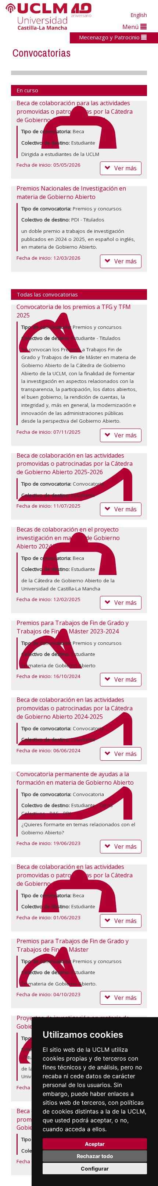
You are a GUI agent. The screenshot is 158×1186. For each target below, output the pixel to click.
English (138, 14)
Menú (131, 26)
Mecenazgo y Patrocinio (110, 37)
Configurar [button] (95, 1168)
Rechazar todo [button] (95, 1156)
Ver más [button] (125, 168)
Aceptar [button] (95, 1144)
